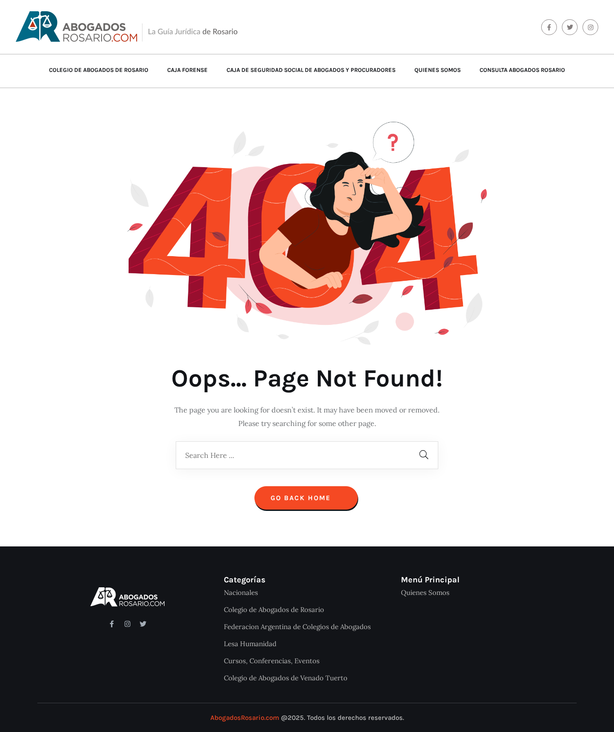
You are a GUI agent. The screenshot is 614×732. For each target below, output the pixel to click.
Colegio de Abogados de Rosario (98, 70)
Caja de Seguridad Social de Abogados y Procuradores (311, 70)
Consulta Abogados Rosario (522, 70)
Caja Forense (187, 70)
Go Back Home (302, 498)
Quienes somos (437, 70)
